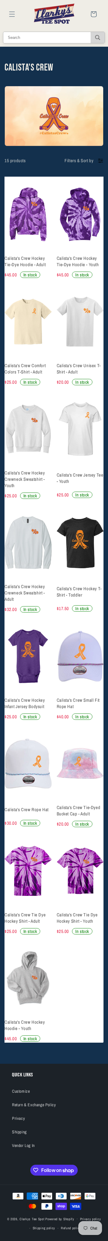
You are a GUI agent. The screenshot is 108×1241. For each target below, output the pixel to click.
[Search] (98, 37)
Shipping (19, 1132)
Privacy (18, 1118)
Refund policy (71, 1228)
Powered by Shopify (59, 1219)
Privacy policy (90, 1219)
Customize (21, 1091)
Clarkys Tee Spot (32, 1219)
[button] (12, 14)
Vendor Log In (23, 1145)
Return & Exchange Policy (34, 1104)
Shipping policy (44, 1228)
